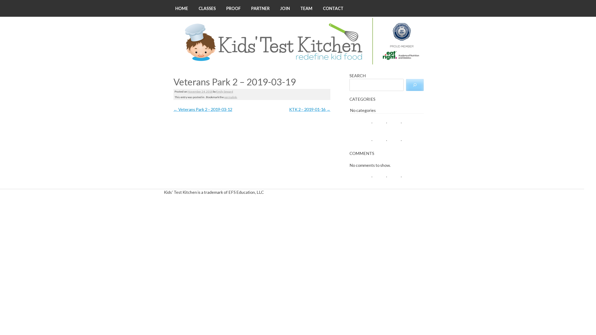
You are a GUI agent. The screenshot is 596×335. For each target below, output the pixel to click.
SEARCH (357, 75)
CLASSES (207, 8)
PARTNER (260, 8)
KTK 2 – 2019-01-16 (309, 109)
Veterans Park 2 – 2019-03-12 (202, 109)
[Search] (415, 85)
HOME (181, 8)
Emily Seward (224, 91)
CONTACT (333, 8)
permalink (230, 97)
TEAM (306, 8)
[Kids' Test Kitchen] (298, 41)
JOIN (285, 8)
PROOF (233, 8)
